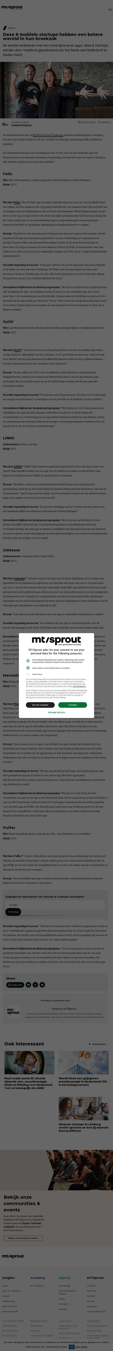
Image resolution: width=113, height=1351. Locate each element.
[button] (56, 674)
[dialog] (56, 675)
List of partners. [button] (79, 686)
